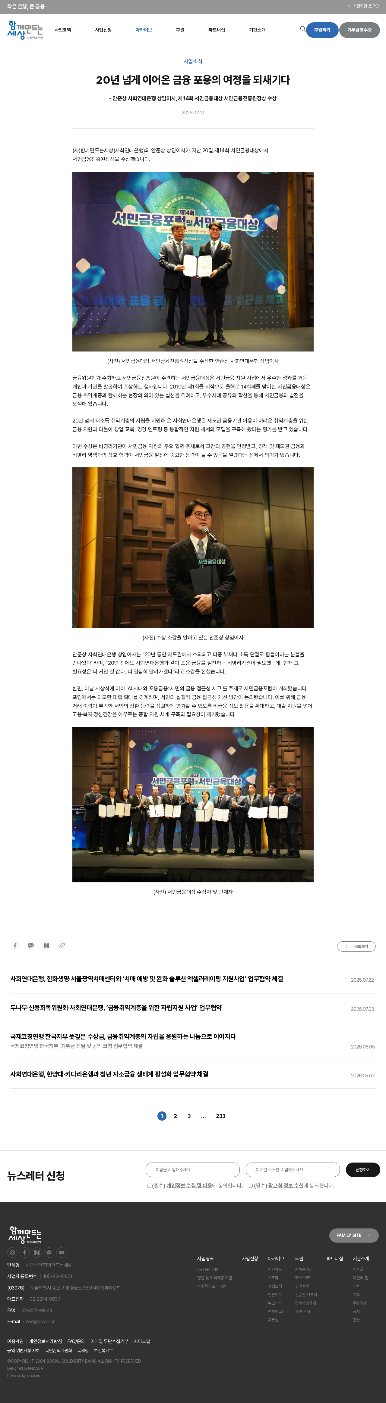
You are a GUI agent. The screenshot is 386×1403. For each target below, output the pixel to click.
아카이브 (144, 30)
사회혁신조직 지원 (211, 1286)
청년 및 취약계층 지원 (214, 1277)
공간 (356, 1320)
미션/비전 (360, 1277)
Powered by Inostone (23, 1376)
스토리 (273, 1277)
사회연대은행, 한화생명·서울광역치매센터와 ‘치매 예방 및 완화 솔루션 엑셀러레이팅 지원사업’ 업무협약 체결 (146, 979)
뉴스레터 (275, 1303)
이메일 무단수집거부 (109, 1341)
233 (222, 1115)
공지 (356, 1311)
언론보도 (275, 1294)
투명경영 (360, 1303)
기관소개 (257, 30)
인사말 (358, 1269)
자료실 (273, 1320)
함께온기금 (303, 1269)
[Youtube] (61, 1252)
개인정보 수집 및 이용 (189, 1185)
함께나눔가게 (305, 1303)
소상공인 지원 (208, 1269)
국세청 (83, 1350)
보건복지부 (103, 1350)
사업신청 (103, 30)
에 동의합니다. (197, 1185)
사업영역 (63, 30)
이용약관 (15, 1341)
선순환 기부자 (306, 1294)
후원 (180, 30)
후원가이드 (303, 1277)
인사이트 (275, 1269)
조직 (356, 1294)
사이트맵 (142, 1341)
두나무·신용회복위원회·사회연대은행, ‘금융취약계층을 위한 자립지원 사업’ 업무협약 (116, 1007)
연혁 (356, 1286)
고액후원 (302, 1286)
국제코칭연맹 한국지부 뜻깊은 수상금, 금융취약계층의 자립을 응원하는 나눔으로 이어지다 (123, 1036)
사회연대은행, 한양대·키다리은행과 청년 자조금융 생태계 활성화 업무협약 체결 (109, 1074)
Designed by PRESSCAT (26, 1368)
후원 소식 (302, 1311)
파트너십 (216, 30)
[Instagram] (12, 1252)
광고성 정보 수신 (285, 1185)
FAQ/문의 (76, 1341)
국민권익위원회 (58, 1350)
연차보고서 (276, 1311)
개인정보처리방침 (45, 1341)
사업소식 (275, 1286)
